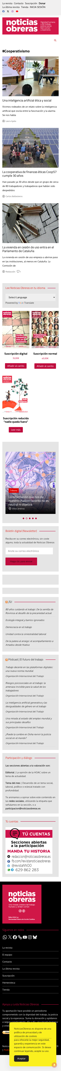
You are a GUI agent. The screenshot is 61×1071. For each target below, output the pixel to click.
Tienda (24, 7)
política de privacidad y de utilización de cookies (28, 1034)
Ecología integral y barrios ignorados (24, 620)
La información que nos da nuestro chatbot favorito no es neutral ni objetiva (29, 500)
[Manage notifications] (54, 1064)
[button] (23, 518)
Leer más (15, 429)
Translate (29, 302)
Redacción (10, 271)
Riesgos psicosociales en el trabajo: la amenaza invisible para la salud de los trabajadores (25, 687)
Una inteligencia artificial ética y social (26, 100)
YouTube (17, 11)
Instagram (12, 11)
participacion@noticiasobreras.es (23, 808)
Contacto (18, 3)
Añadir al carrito (15, 365)
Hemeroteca (8, 982)
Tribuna (13, 490)
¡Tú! (10, 602)
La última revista (11, 7)
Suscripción (31, 3)
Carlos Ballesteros (14, 196)
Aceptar (21, 1058)
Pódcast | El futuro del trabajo (25, 659)
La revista (7, 3)
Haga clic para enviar (21, 561)
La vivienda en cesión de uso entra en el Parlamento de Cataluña (28, 249)
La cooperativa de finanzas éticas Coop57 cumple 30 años (29, 173)
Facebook (3, 11)
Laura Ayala (11, 121)
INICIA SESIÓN (37, 7)
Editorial (9, 772)
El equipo (7, 954)
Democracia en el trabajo (18, 627)
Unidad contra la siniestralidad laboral (25, 634)
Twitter (8, 11)
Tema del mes (12, 782)
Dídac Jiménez (18, 508)
